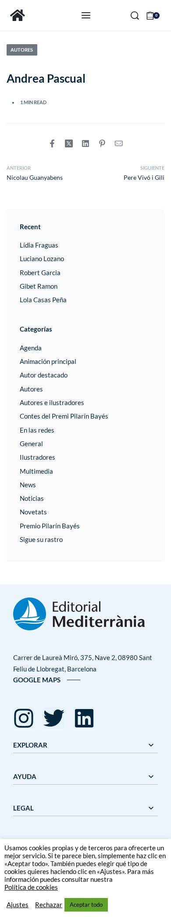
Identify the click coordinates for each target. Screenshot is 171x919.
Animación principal (48, 361)
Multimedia (36, 471)
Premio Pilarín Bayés (50, 526)
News (28, 485)
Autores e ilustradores (52, 402)
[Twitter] (53, 718)
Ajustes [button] (17, 905)
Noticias (32, 498)
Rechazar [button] (48, 905)
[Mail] (119, 143)
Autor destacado (44, 375)
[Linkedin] (84, 718)
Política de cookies (31, 887)
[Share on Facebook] (52, 143)
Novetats (33, 512)
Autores (22, 49)
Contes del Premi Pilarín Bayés (64, 416)
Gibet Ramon (38, 286)
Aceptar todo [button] (86, 904)
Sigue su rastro (41, 539)
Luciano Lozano (42, 258)
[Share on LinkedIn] (85, 143)
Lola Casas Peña (43, 300)
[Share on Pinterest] (102, 143)
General (31, 443)
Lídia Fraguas (39, 245)
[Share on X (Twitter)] (69, 143)
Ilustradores (37, 457)
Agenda (31, 348)
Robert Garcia (40, 272)
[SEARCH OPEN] (134, 15)
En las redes (37, 430)
